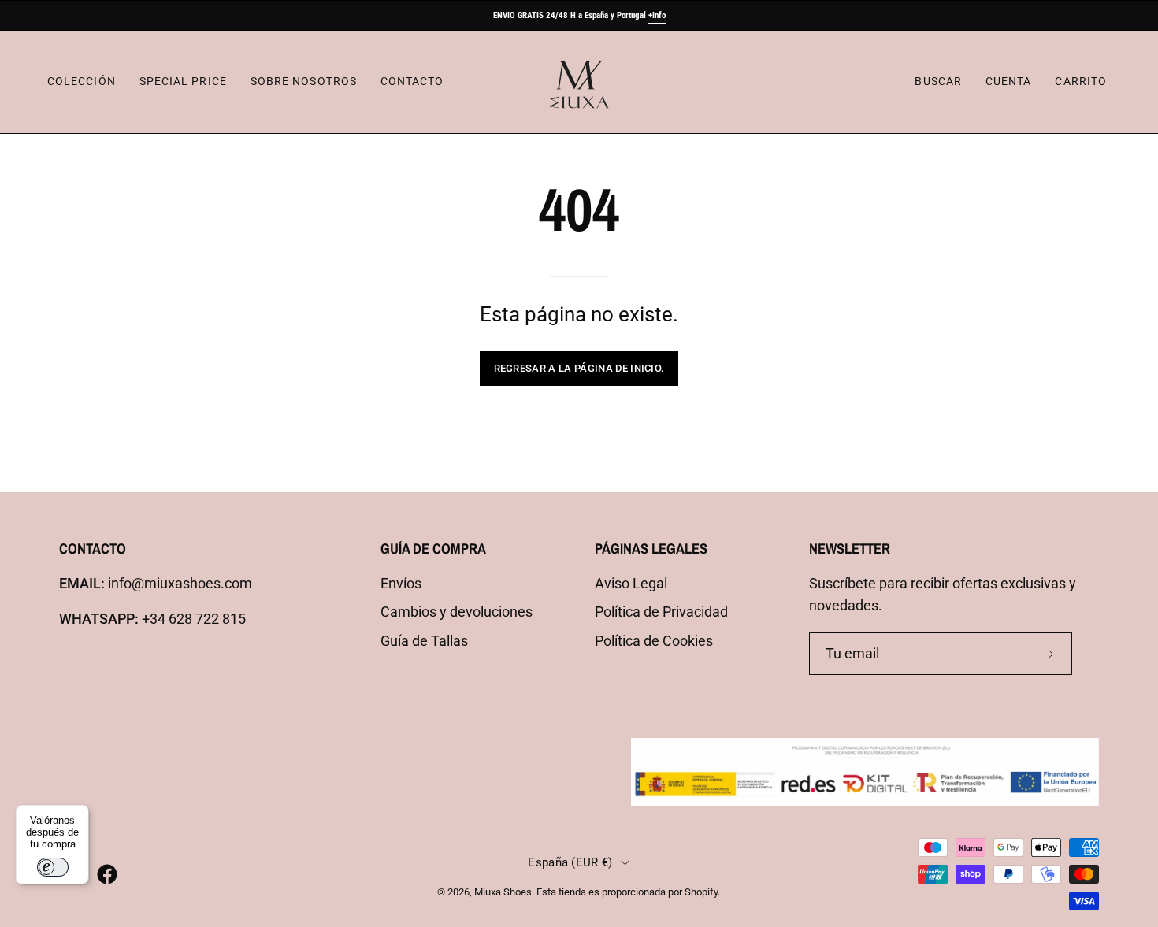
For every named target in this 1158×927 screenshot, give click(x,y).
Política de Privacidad (661, 612)
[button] (938, 82)
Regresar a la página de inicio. (579, 368)
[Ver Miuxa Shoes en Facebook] (107, 874)
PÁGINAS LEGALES (651, 549)
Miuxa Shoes (503, 892)
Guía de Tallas (424, 641)
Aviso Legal (631, 583)
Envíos (400, 583)
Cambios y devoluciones (456, 612)
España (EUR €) (570, 862)
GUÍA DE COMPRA (433, 549)
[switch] (53, 867)
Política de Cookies (654, 641)
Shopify (701, 892)
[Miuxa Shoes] (579, 82)
